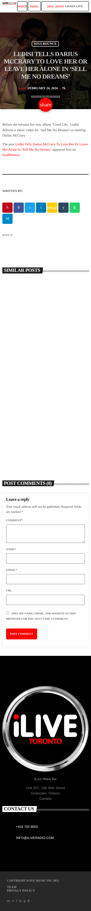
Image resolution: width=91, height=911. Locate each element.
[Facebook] (29, 901)
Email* (11, 569)
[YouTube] (8, 901)
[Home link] (9, 6)
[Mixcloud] (20, 901)
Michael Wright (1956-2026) (31, 349)
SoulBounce (10, 155)
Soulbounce (45, 44)
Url (9, 590)
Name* (11, 549)
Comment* (14, 520)
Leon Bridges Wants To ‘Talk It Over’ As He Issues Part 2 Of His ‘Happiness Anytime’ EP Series (45, 440)
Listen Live (65, 6)
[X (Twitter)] (13, 901)
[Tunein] (16, 901)
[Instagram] (24, 901)
